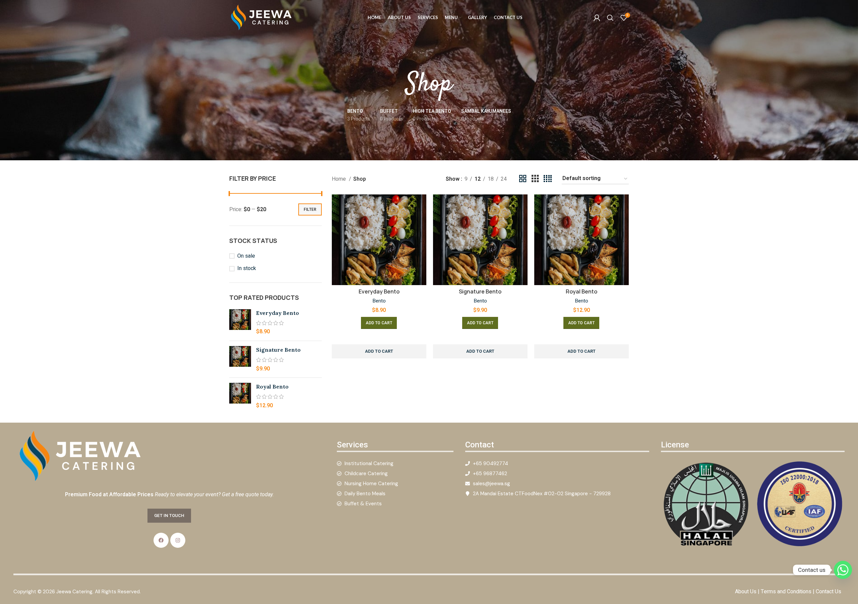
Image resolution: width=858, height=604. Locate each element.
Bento (379, 301)
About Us (745, 592)
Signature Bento (278, 349)
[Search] (610, 17)
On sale (246, 256)
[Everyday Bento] (240, 322)
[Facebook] (161, 540)
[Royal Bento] (240, 396)
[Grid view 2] (523, 179)
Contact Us (828, 592)
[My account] (597, 17)
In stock (246, 268)
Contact (479, 444)
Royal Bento (272, 386)
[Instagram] (177, 540)
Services (352, 444)
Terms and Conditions (786, 592)
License (675, 444)
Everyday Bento (277, 313)
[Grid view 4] (548, 179)
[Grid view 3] (535, 179)
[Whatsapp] (843, 570)
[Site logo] (262, 17)
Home (339, 179)
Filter (310, 209)
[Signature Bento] (240, 359)
